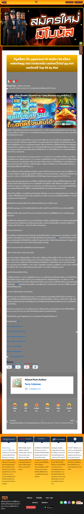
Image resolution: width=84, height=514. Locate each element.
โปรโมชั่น (39, 498)
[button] (36, 1)
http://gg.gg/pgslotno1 (16, 356)
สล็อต (16, 284)
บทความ (35, 502)
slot (57, 238)
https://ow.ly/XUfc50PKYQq (16, 331)
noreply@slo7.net (35, 389)
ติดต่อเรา (45, 502)
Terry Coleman (33, 384)
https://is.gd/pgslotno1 (14, 351)
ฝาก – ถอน (49, 498)
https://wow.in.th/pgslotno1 (16, 341)
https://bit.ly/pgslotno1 (14, 326)
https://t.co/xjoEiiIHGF (14, 346)
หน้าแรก (29, 498)
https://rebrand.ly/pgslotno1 (16, 336)
